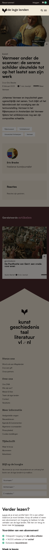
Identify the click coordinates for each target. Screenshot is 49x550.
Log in (5, 515)
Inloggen (36, 2)
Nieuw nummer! (8, 2)
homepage (19, 525)
